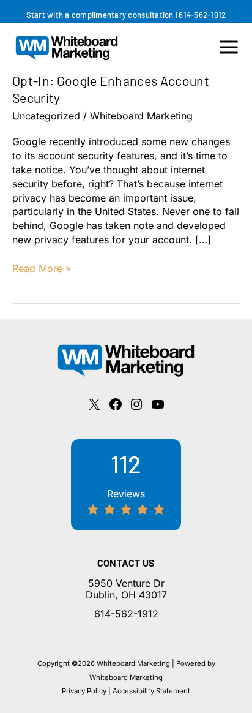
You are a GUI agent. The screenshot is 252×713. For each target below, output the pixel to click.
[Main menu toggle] (229, 47)
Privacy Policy (84, 691)
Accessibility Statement (151, 691)
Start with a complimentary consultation (100, 15)
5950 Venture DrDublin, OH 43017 (126, 589)
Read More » (41, 269)
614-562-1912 (202, 15)
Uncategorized (46, 116)
